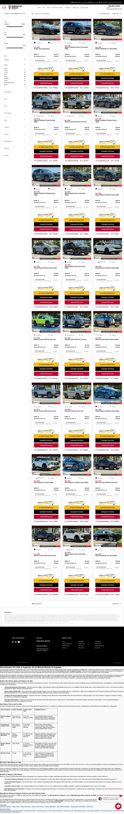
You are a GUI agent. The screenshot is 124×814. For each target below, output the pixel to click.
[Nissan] (4, 7)
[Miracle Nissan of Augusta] (15, 7)
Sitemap (19, 662)
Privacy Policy (25, 662)
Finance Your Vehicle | (38, 806)
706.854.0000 (76, 2)
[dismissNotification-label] (121, 796)
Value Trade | (16, 806)
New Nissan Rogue (106, 810)
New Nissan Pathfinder (93, 810)
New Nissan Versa (6, 812)
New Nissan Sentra (118, 810)
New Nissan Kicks (42, 810)
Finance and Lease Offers (78, 806)
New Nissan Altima (18, 810)
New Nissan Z (16, 812)
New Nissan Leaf (69, 810)
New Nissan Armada (6, 810)
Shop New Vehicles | (6, 806)
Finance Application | (51, 806)
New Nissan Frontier (30, 810)
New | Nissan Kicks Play (56, 810)
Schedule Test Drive (46, 78)
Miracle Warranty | (26, 806)
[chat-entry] (118, 806)
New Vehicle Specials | (63, 806)
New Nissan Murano (80, 810)
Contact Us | (89, 806)
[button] (59, 29)
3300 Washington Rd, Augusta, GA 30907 (111, 2)
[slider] (5, 26)
